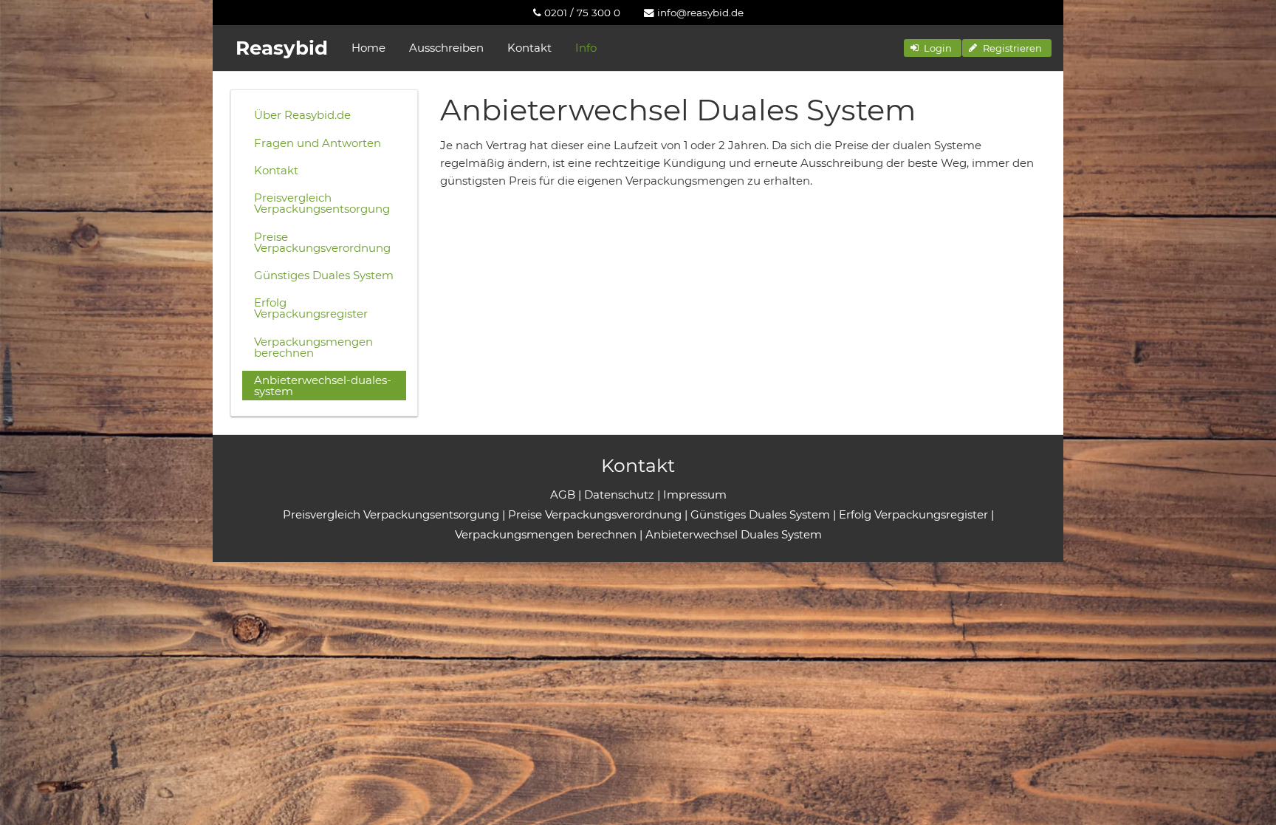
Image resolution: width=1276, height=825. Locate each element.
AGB (562, 494)
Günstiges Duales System (324, 275)
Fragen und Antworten (317, 143)
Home (368, 48)
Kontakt (529, 48)
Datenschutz (619, 494)
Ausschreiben (446, 48)
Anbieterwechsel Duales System (733, 534)
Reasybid (282, 48)
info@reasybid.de (699, 12)
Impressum (695, 494)
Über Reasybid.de (302, 115)
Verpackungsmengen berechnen (313, 347)
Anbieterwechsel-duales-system (322, 385)
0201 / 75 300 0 (580, 12)
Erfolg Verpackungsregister (311, 308)
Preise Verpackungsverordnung (322, 242)
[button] (932, 48)
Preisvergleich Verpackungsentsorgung (322, 203)
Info (586, 48)
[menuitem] (576, 12)
